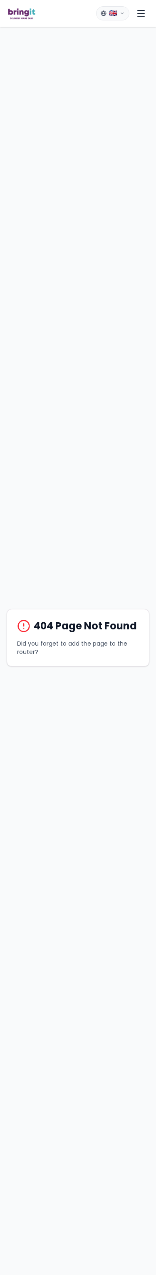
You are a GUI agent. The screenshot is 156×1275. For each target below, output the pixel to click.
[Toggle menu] (141, 13)
